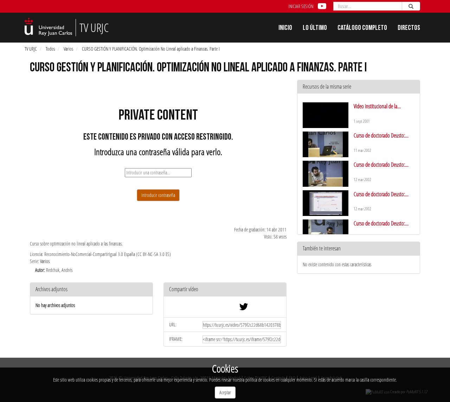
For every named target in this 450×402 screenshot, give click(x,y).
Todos (50, 48)
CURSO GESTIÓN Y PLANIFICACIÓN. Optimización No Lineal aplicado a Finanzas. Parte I (151, 48)
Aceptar (225, 392)
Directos (409, 28)
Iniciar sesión (300, 6)
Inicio (285, 28)
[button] (225, 289)
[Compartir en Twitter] (243, 308)
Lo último (315, 28)
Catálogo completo (362, 28)
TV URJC (31, 48)
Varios (68, 48)
